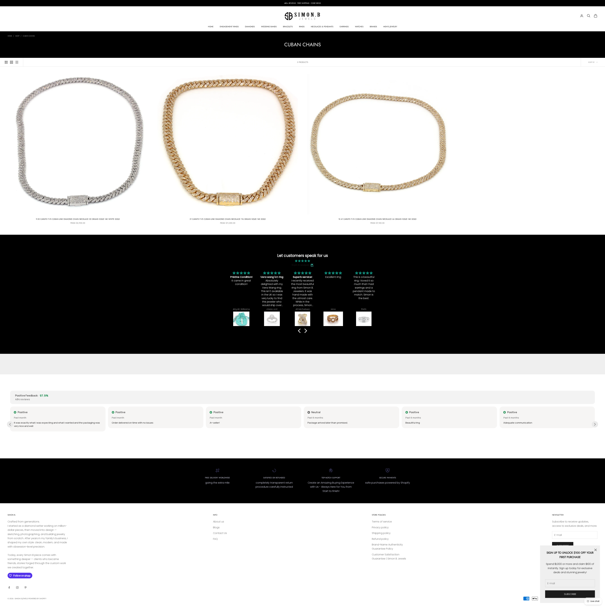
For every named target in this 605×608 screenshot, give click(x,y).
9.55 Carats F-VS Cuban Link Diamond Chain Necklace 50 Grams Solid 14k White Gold (78, 219)
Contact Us (220, 533)
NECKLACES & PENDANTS (322, 26)
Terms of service (382, 521)
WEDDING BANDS (269, 26)
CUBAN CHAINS (29, 36)
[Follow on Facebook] (9, 587)
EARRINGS (344, 26)
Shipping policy (381, 533)
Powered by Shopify (37, 598)
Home (10, 36)
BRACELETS (288, 26)
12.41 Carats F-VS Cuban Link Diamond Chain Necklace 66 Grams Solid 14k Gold (377, 219)
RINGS (302, 26)
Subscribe (570, 594)
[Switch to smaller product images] (11, 62)
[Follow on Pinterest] (25, 587)
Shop (17, 36)
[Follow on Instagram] (17, 587)
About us (218, 521)
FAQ (215, 539)
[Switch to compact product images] (16, 62)
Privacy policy (380, 527)
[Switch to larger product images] (6, 62)
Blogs (216, 527)
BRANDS (373, 26)
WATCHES (359, 26)
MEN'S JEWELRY (390, 26)
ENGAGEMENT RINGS (229, 26)
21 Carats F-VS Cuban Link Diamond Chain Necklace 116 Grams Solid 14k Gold (228, 219)
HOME (210, 26)
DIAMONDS (250, 26)
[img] (302, 261)
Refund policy (380, 539)
